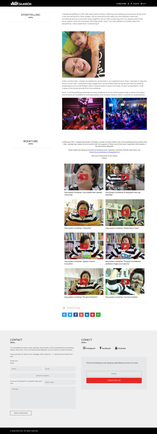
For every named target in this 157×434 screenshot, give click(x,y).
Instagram (90, 348)
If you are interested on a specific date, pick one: (26, 382)
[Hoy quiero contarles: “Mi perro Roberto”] (84, 269)
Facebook (106, 348)
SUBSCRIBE (121, 4)
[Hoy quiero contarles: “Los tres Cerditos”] (125, 269)
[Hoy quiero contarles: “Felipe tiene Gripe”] (125, 200)
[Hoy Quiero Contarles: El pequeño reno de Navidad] (125, 164)
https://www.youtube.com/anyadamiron (104, 152)
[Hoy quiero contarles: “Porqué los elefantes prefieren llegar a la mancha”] (125, 233)
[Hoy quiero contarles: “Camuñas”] (84, 200)
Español (136, 4)
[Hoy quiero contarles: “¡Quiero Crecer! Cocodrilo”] (84, 233)
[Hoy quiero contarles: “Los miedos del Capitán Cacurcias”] (84, 164)
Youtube (121, 348)
